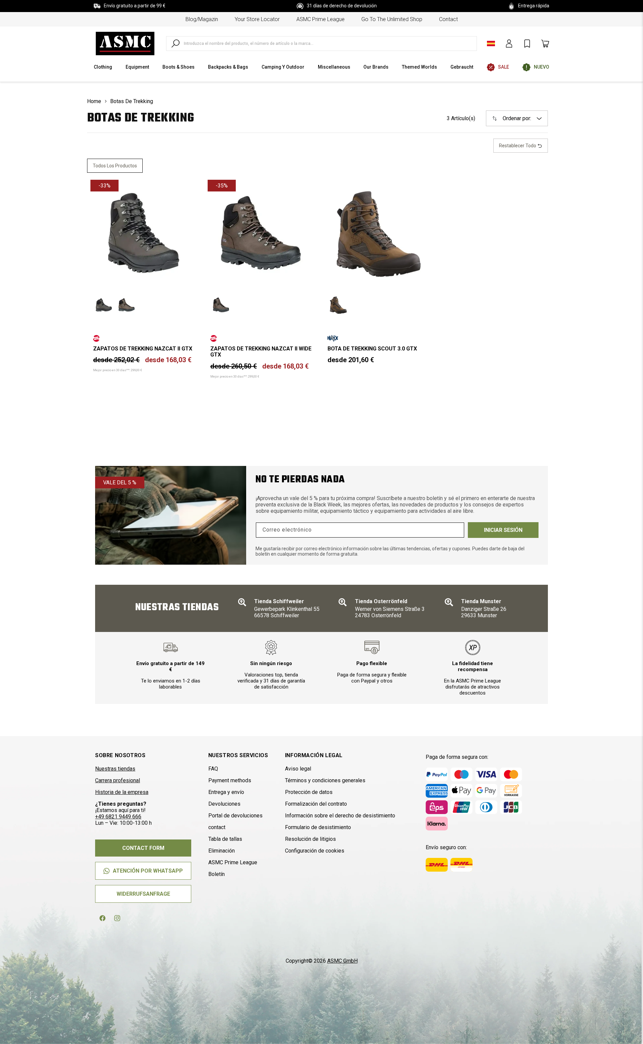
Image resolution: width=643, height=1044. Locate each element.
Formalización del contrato (316, 804)
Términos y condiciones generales (325, 780)
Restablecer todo (518, 145)
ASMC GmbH (342, 961)
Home (94, 101)
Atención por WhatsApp (148, 871)
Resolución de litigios (310, 839)
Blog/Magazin (202, 19)
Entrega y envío (226, 792)
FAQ (213, 769)
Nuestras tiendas (115, 769)
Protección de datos (309, 792)
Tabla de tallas (225, 839)
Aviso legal (298, 769)
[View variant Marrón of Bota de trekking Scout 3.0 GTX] (338, 305)
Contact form (143, 848)
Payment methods (229, 780)
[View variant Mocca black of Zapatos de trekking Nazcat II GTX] (126, 305)
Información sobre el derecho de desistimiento (340, 815)
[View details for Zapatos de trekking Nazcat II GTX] (143, 233)
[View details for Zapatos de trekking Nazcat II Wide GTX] (261, 233)
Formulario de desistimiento (318, 827)
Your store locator (257, 19)
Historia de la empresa (121, 792)
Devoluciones (224, 804)
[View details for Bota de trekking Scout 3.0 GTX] (378, 233)
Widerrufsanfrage (143, 894)
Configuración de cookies (314, 851)
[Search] (175, 43)
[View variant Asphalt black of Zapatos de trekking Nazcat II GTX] (104, 305)
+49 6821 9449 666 (118, 816)
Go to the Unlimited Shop (391, 19)
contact (448, 19)
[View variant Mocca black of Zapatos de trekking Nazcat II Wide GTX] (221, 305)
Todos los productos (115, 165)
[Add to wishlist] (186, 190)
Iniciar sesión (503, 530)
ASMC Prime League (320, 19)
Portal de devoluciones (235, 815)
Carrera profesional (117, 780)
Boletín (216, 874)
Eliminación (221, 851)
